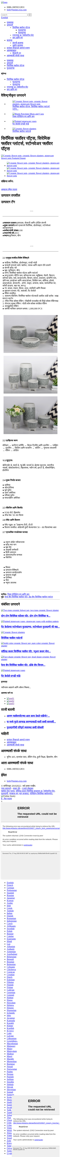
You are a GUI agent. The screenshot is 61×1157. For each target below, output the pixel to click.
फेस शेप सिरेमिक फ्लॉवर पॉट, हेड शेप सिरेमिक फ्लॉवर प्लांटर (29, 597)
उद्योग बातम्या (17, 45)
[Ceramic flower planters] (13, 632)
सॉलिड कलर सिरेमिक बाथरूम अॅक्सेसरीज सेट (35, 791)
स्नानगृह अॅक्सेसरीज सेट (23, 35)
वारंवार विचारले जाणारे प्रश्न (18, 48)
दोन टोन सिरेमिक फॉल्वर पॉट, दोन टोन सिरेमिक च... (25, 615)
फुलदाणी (4, 793)
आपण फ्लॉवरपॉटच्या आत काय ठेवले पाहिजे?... (28, 715)
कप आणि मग (17, 37)
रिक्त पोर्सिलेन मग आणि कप (23, 116)
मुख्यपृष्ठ (10, 22)
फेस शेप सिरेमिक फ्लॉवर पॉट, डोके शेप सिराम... (23, 664)
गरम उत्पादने (6, 788)
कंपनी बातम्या (17, 43)
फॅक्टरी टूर (16, 53)
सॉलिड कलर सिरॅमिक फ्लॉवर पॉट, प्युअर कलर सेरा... (26, 651)
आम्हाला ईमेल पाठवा (9, 189)
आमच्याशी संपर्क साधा (15, 55)
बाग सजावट (24, 793)
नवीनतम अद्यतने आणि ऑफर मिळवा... (16, 687)
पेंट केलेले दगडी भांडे (20, 124)
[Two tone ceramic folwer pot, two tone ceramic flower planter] (30, 610)
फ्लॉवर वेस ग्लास (8, 791)
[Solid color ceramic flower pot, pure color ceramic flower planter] (30, 646)
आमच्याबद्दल (11, 50)
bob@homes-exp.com (17, 781)
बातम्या (9, 40)
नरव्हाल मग (13, 793)
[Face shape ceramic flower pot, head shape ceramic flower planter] (30, 659)
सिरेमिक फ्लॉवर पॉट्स (21, 27)
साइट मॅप (16, 788)
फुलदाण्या (22, 30)
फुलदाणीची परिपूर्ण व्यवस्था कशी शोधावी (25, 727)
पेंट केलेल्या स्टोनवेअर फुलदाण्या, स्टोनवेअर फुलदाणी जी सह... (30, 626)
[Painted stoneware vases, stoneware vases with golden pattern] (30, 621)
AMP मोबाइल (27, 788)
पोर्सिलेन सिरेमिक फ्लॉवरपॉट (41, 793)
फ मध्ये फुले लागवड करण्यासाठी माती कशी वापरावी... (31, 721)
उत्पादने (10, 25)
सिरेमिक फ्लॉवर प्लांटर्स (21, 131)
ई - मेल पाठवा (6, 798)
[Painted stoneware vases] (13, 670)
